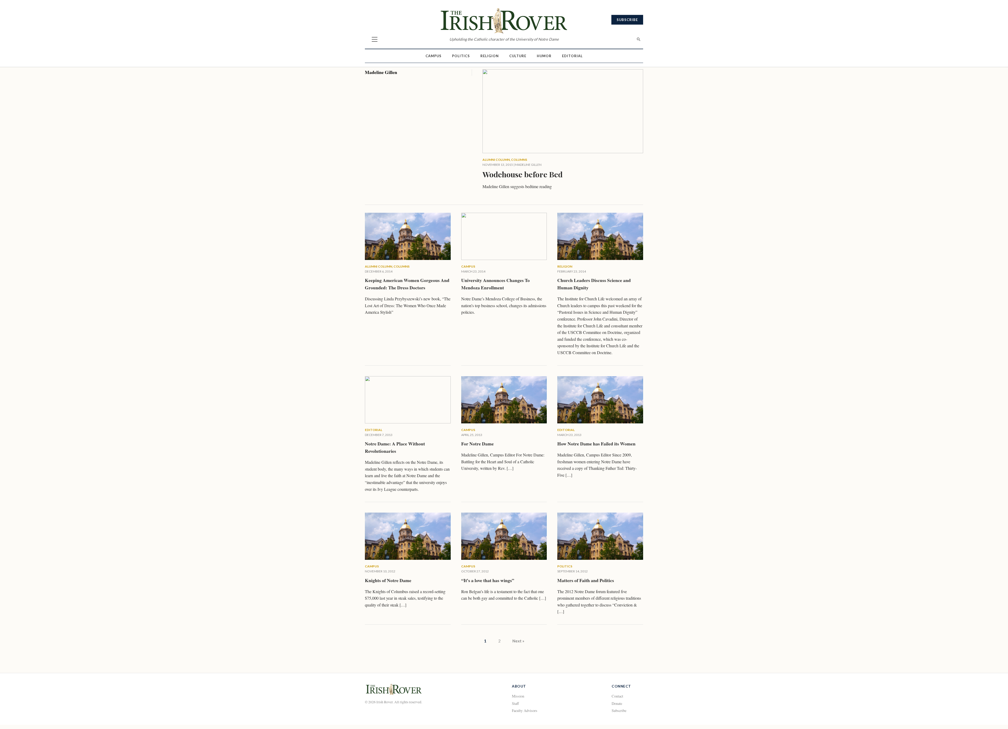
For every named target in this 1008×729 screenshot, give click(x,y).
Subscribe (627, 20)
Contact (617, 696)
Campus (434, 56)
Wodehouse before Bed (522, 174)
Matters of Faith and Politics (585, 580)
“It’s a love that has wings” (487, 580)
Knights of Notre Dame (388, 580)
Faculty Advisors (524, 710)
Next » (518, 640)
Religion (489, 56)
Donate (617, 703)
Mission (518, 696)
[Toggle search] (638, 39)
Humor (544, 56)
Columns (519, 160)
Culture (517, 56)
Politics (461, 56)
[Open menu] (374, 39)
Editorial (572, 56)
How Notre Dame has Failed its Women (596, 443)
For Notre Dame (477, 443)
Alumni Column (496, 160)
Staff (515, 703)
